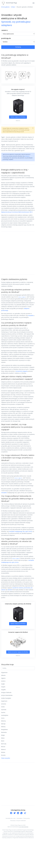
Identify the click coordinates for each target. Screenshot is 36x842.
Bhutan (3, 746)
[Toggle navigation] (33, 3)
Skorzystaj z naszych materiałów (18, 820)
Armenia (3, 704)
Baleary (3, 726)
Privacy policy (26, 818)
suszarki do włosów (17, 588)
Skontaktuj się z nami (11, 818)
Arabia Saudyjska (6, 698)
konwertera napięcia (21, 371)
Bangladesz (4, 729)
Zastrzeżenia (19, 818)
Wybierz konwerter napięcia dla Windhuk (18, 652)
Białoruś (3, 749)
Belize (3, 738)
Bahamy (3, 721)
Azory (2, 718)
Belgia (3, 735)
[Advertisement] (18, 253)
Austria (3, 712)
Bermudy (3, 744)
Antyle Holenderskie (6, 695)
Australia (3, 709)
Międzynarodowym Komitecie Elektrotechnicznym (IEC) (17, 212)
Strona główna (5, 7)
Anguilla (3, 689)
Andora (3, 681)
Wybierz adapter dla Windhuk (18, 117)
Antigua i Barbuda (6, 692)
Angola (3, 687)
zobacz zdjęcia (21, 297)
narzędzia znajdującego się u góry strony (20, 531)
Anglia (3, 684)
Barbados (4, 732)
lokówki (10, 590)
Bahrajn (3, 724)
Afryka (13, 7)
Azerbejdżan (4, 715)
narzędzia (27, 156)
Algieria (3, 678)
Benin (2, 741)
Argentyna (4, 701)
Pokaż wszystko (5, 758)
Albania (3, 675)
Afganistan (4, 672)
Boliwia (3, 752)
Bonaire (3, 755)
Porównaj (18, 47)
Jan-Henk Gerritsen (23, 826)
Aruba (3, 707)
